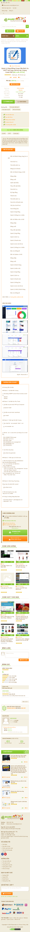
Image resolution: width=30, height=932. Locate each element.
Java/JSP (4, 615)
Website (21, 90)
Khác (3, 564)
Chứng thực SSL (6, 880)
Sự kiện (14, 8)
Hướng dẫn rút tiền (7, 866)
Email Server (5, 879)
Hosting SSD (5, 875)
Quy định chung (6, 846)
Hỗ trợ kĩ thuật (16, 109)
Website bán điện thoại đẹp (17, 791)
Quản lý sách (10, 919)
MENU (17, 36)
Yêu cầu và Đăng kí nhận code (10, 896)
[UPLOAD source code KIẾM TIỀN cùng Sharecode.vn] (15, 0)
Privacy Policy (22, 924)
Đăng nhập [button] (4, 10)
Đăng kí (11, 10)
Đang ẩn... (10, 728)
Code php (16, 133)
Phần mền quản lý (18, 918)
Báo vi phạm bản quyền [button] (10, 524)
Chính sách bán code (7, 848)
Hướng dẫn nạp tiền (7, 864)
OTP (9, 133)
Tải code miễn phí (14, 107)
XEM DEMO (22, 101)
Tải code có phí (6, 109)
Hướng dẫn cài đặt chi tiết (17, 297)
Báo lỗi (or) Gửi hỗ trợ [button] (9, 523)
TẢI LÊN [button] (21, 31)
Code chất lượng (20, 92)
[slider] (8, 74)
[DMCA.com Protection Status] (15, 929)
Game (10, 918)
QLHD (3, 133)
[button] (15, 532)
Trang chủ (3, 39)
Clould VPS (5, 877)
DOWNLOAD (9, 101)
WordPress (19, 637)
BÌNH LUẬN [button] (24, 659)
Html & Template (21, 615)
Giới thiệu (4, 844)
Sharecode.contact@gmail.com (11, 5)
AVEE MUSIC (5, 691)
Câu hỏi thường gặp (7, 850)
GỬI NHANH (7, 893)
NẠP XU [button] (10, 31)
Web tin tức (17, 919)
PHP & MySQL (20, 88)
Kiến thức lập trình (6, 8)
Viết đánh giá (22, 75)
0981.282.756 (6, 2)
